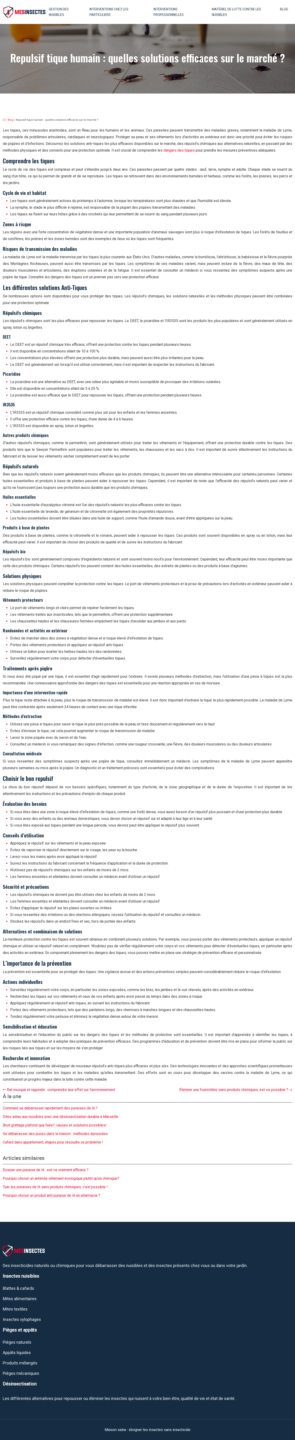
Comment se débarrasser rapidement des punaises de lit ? (50, 1108)
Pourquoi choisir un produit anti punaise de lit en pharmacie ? (51, 1195)
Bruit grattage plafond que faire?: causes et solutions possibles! (54, 1125)
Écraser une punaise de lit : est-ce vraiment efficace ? (45, 1170)
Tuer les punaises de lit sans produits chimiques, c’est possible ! (55, 1187)
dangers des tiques (179, 150)
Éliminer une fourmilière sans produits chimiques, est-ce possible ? (233, 1090)
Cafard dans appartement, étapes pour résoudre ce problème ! (53, 1142)
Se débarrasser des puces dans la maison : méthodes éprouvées (55, 1134)
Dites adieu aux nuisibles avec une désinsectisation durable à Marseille (60, 1116)
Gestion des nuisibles (59, 12)
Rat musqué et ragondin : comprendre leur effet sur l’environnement (61, 1090)
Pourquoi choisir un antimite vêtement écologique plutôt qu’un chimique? (61, 1178)
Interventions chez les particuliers (108, 12)
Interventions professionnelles (168, 12)
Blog (284, 9)
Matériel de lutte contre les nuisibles (236, 12)
